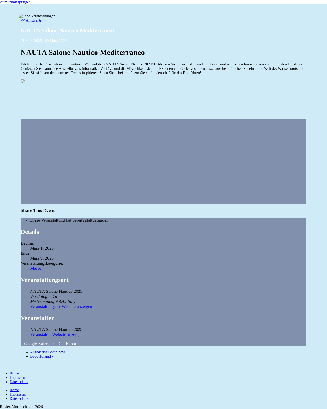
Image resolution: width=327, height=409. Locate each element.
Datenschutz (19, 382)
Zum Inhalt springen (15, 2)
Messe (35, 268)
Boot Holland (42, 356)
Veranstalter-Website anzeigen (56, 334)
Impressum (18, 377)
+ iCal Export (66, 343)
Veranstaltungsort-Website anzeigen (61, 306)
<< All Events (31, 20)
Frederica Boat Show (47, 352)
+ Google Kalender (37, 343)
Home (14, 373)
